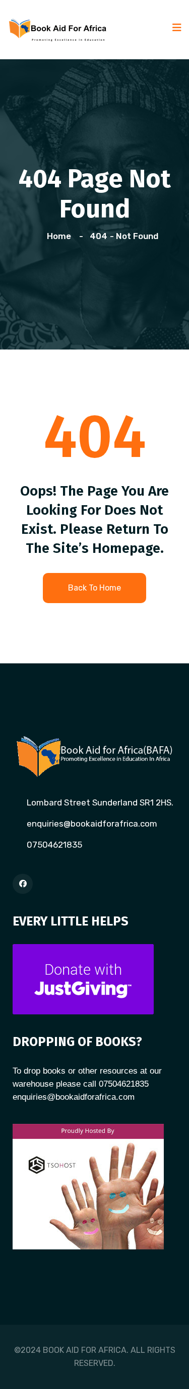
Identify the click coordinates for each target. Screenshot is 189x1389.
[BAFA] (58, 29)
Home (61, 236)
